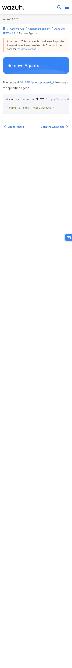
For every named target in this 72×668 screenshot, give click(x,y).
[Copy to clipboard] (65, 97)
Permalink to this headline (41, 65)
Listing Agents (16, 126)
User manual (17, 28)
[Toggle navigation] (66, 7)
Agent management (39, 28)
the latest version (26, 49)
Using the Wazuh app (52, 126)
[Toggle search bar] (59, 7)
